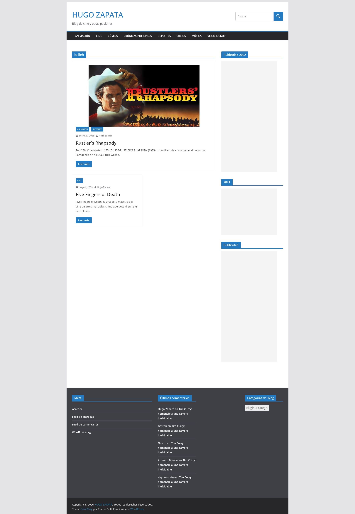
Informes (97, 129)
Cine (99, 36)
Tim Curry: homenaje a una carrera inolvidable (175, 413)
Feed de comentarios (85, 424)
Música (197, 36)
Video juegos (216, 36)
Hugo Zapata (105, 135)
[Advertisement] (249, 116)
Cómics (113, 36)
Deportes (164, 36)
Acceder (77, 409)
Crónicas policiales (138, 36)
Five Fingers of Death (98, 194)
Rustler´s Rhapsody (96, 143)
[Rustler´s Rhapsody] (144, 96)
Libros (181, 36)
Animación (82, 36)
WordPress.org (81, 432)
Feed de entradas (83, 416)
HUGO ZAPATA (97, 15)
